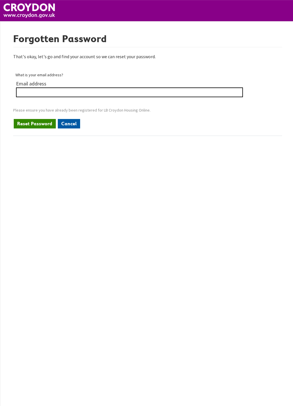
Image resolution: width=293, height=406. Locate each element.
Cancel (69, 123)
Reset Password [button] (34, 123)
